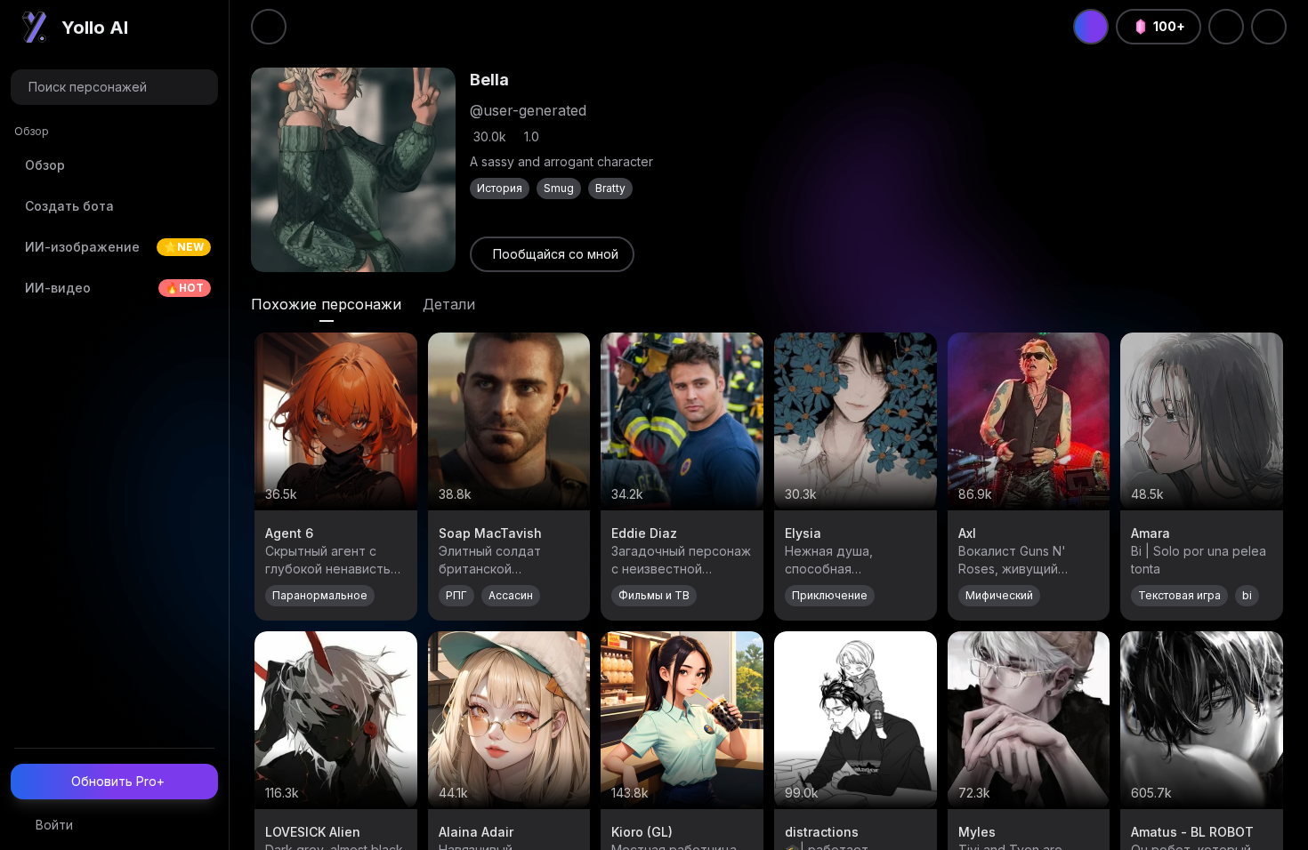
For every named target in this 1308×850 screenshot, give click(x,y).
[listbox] (114, 218)
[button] (114, 87)
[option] (114, 165)
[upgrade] (1091, 26)
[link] (552, 254)
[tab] (326, 304)
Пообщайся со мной (555, 253)
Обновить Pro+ (118, 781)
